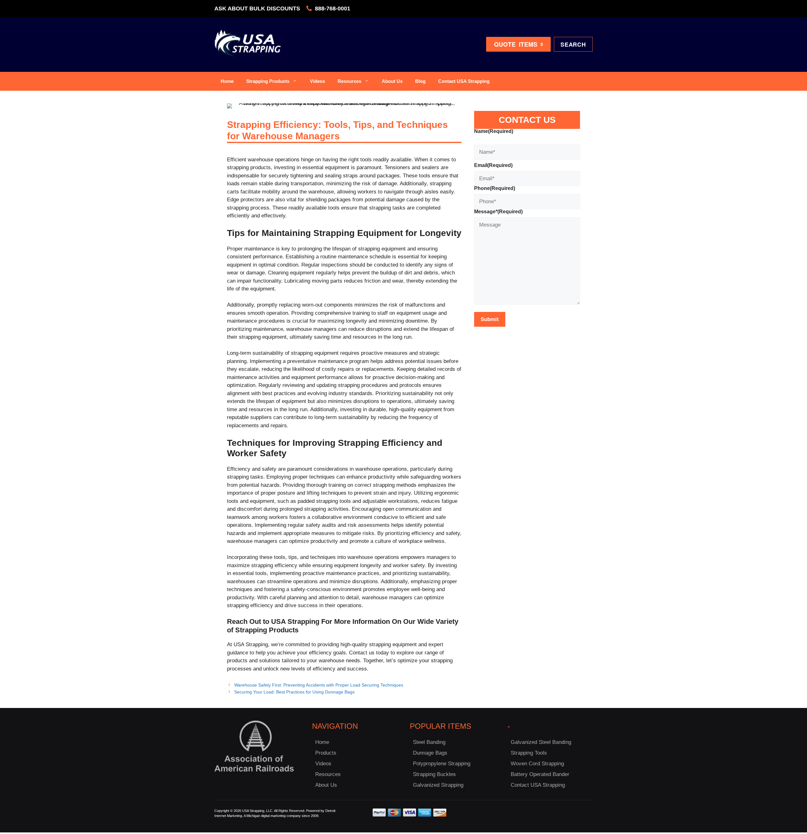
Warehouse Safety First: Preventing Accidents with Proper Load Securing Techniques (318, 684)
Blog (420, 81)
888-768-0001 (332, 8)
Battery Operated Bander (540, 774)
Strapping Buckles (434, 774)
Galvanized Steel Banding (541, 742)
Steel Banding (429, 742)
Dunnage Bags (430, 753)
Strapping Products (267, 81)
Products (325, 753)
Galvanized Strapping (438, 785)
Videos (317, 81)
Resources (349, 81)
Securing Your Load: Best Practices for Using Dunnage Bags (294, 691)
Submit (490, 319)
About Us (392, 81)
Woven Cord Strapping (537, 764)
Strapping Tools (529, 753)
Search (573, 44)
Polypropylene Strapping (441, 764)
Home (227, 81)
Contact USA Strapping (464, 81)
